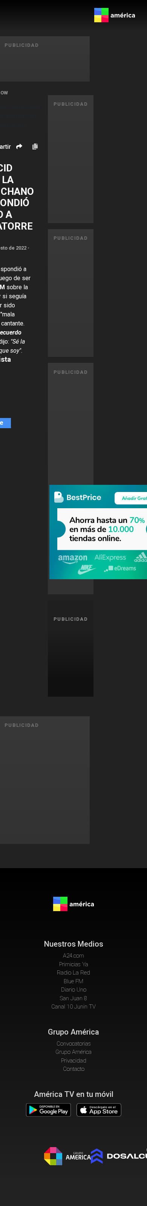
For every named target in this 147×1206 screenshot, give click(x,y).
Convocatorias (74, 1043)
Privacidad (73, 1060)
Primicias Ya (73, 964)
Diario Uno (73, 989)
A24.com (73, 955)
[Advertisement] (73, 658)
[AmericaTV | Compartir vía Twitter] (18, 169)
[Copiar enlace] (35, 146)
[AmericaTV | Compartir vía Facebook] (18, 159)
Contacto (73, 1069)
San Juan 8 (73, 998)
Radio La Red (73, 972)
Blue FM (73, 981)
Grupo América (73, 1052)
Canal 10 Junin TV (73, 1006)
